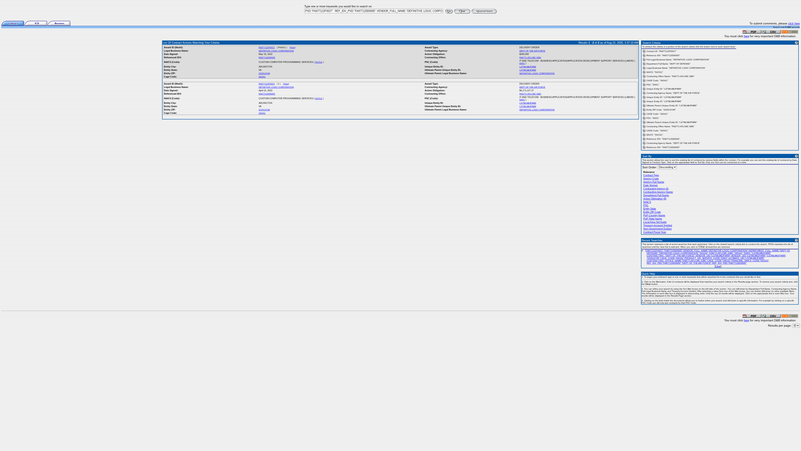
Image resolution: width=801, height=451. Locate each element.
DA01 (522, 63)
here (746, 36)
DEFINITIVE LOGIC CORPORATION (276, 51)
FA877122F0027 (267, 47)
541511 (318, 62)
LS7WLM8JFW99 (527, 67)
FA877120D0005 (267, 57)
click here (794, 23)
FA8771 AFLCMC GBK (530, 57)
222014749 (264, 73)
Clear (718, 266)
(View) (292, 47)
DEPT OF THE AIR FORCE (532, 51)
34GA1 (262, 77)
